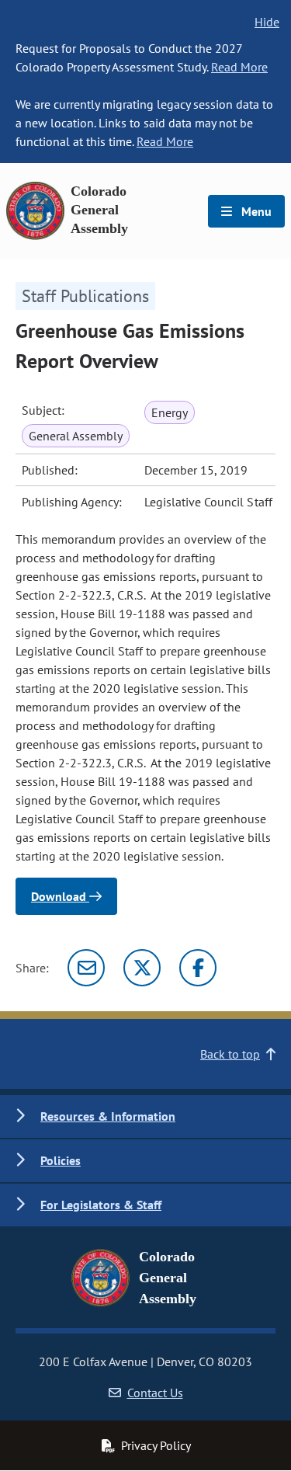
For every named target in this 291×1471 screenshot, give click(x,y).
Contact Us (155, 1392)
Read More (239, 67)
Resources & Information (107, 1116)
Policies (60, 1160)
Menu (255, 211)
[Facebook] (198, 967)
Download (60, 896)
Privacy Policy (156, 1445)
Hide (267, 22)
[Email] (86, 967)
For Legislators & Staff (100, 1204)
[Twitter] (142, 967)
